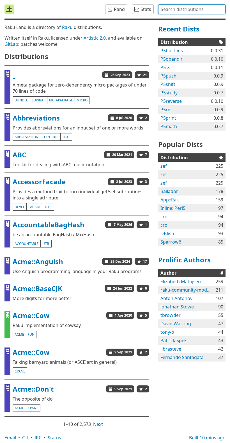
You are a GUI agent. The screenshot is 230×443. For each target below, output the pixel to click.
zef (163, 166)
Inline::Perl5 (172, 208)
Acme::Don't (33, 389)
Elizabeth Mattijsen (180, 281)
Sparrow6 (170, 242)
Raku (67, 27)
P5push (168, 76)
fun (31, 334)
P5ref (166, 109)
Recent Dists (178, 28)
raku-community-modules (188, 290)
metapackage (61, 100)
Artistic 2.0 (95, 38)
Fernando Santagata (182, 357)
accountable (27, 243)
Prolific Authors (184, 259)
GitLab (11, 44)
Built (207, 438)
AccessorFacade (39, 181)
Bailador (169, 191)
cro (163, 216)
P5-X (165, 67)
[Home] (9, 9)
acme (19, 334)
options (51, 137)
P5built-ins (171, 50)
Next (98, 424)
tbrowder (170, 315)
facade (34, 207)
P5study (169, 93)
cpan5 (20, 371)
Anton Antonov (176, 298)
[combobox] (192, 9)
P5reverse (171, 101)
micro (82, 100)
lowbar (38, 100)
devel (20, 207)
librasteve (170, 349)
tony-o (167, 332)
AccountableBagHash (48, 224)
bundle (21, 100)
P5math (168, 126)
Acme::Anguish (38, 261)
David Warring (175, 324)
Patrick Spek (173, 340)
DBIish (167, 233)
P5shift (167, 84)
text (66, 137)
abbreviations (27, 137)
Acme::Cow (31, 315)
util (48, 207)
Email (10, 438)
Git (25, 438)
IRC (38, 438)
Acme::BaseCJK (37, 288)
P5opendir (171, 59)
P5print (168, 118)
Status (54, 438)
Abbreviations (36, 117)
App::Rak (169, 200)
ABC (19, 154)
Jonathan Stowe (177, 307)
